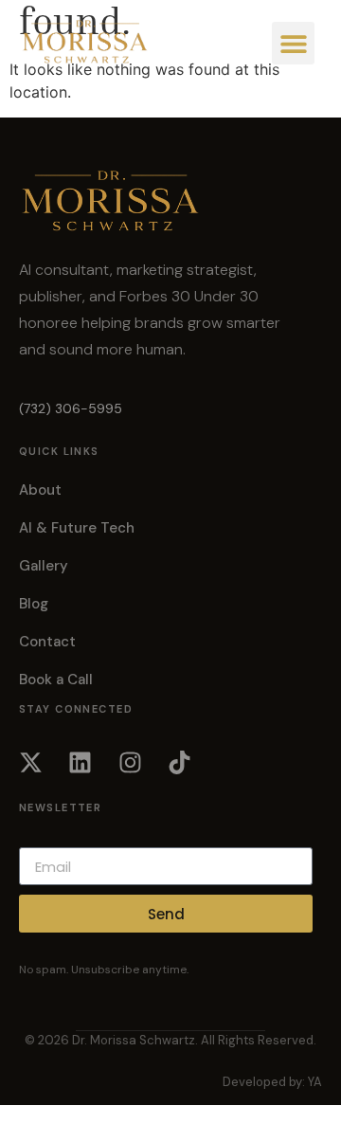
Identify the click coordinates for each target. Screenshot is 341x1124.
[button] (293, 43)
